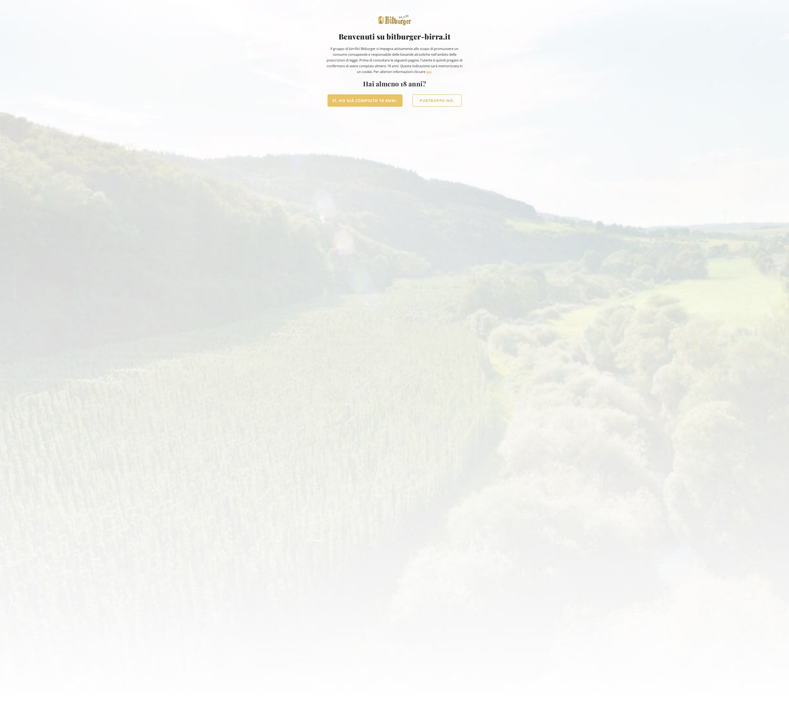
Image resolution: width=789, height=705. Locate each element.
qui (428, 71)
